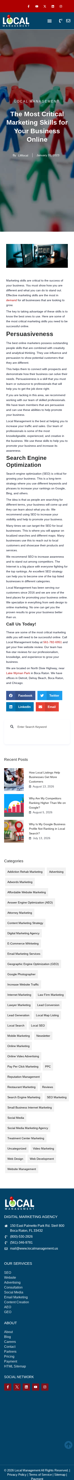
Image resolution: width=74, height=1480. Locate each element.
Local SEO (38, 1025)
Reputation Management (23, 1076)
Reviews (47, 1087)
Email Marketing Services (23, 953)
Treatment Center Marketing (25, 1138)
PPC (48, 1066)
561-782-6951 (52, 642)
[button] (49, 21)
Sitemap (59, 1474)
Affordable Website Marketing (26, 892)
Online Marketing (18, 1046)
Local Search (15, 1025)
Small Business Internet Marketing (29, 1107)
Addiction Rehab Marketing (25, 871)
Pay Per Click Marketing (22, 1066)
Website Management (21, 1169)
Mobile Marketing (18, 1035)
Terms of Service (40, 1474)
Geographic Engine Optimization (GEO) (33, 964)
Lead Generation (18, 1015)
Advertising (56, 871)
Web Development (42, 1158)
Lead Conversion (48, 1005)
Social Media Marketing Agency (27, 1128)
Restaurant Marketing (21, 1087)
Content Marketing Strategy (25, 923)
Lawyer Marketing (19, 1005)
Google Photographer (21, 974)
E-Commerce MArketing (23, 943)
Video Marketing (43, 1148)
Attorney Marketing (19, 912)
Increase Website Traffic (23, 984)
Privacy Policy (17, 1474)
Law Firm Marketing (51, 994)
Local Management (27, 1470)
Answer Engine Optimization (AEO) (30, 902)
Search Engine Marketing (23, 1097)
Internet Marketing (19, 994)
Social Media (15, 1117)
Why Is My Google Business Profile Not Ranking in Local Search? (47, 829)
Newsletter (43, 1035)
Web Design (15, 1158)
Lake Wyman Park (18, 673)
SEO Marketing (57, 1097)
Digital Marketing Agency (23, 933)
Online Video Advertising (23, 1056)
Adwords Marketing (19, 882)
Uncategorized (16, 1148)
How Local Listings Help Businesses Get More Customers (44, 777)
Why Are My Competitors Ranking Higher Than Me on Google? (47, 803)
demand (11, 300)
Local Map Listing (47, 1015)
